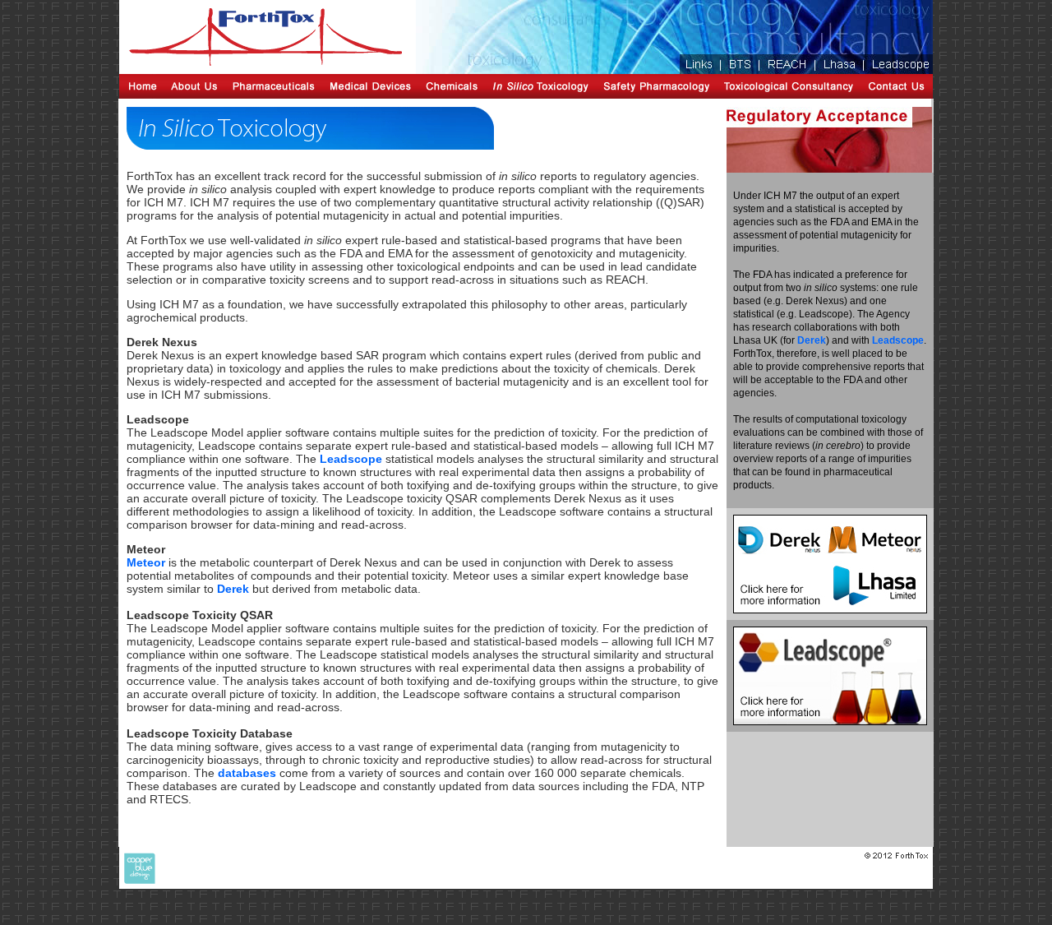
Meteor (146, 562)
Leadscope (351, 458)
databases (247, 772)
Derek (233, 588)
